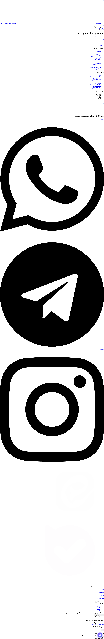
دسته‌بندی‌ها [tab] (98, 607)
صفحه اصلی (98, 23)
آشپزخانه (99, 51)
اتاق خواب (99, 55)
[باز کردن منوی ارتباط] (100, 635)
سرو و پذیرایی (98, 52)
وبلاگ (1, 23)
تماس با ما (9, 23)
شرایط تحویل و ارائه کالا (95, 76)
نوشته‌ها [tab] (99, 609)
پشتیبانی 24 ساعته (99, 39)
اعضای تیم (98, 95)
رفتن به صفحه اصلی (99, 36)
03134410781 (101, 45)
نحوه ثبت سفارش (97, 78)
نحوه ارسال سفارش (96, 79)
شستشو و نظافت (97, 54)
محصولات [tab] (99, 606)
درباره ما (5, 23)
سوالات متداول (97, 75)
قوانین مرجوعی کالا (96, 80)
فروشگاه (14, 23)
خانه (103, 589)
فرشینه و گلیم (98, 59)
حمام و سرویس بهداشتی (95, 56)
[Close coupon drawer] (102, 630)
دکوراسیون (98, 58)
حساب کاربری (100, 598)
